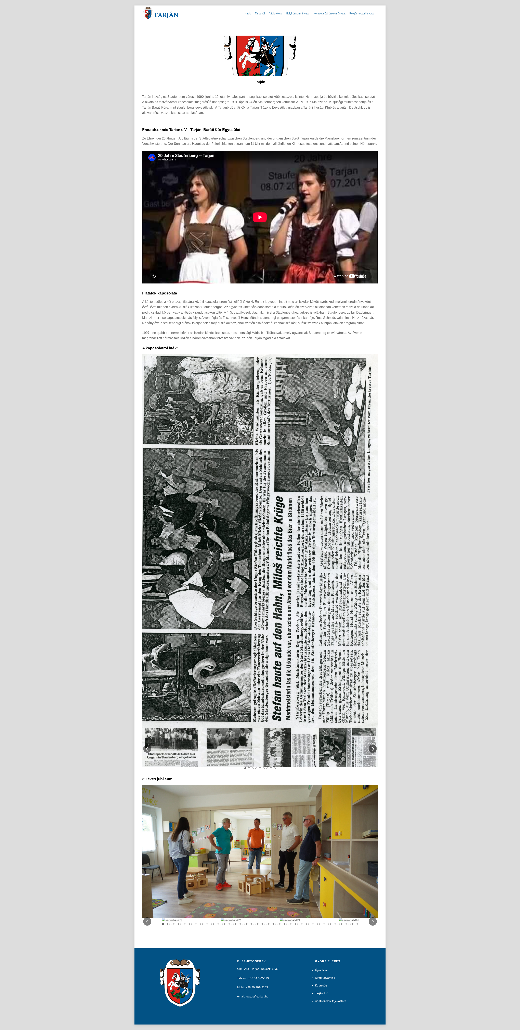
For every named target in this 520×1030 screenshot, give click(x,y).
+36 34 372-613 (258, 675)
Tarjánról (260, 13)
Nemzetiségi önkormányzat (329, 13)
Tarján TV (321, 691)
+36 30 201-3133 (257, 685)
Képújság (321, 683)
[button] (147, 447)
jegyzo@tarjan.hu (257, 694)
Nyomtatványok (325, 675)
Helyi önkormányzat (297, 13)
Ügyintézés (322, 667)
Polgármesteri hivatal (361, 13)
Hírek (248, 13)
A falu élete (275, 13)
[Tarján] (161, 17)
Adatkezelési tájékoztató (330, 698)
